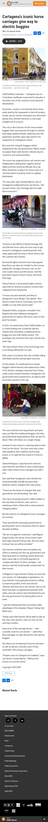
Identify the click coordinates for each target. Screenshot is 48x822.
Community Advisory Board (15, 756)
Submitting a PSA (11, 786)
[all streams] (45, 819)
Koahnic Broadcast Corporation (16, 771)
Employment (9, 736)
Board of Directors (11, 781)
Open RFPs (9, 791)
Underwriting (9, 751)
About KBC (9, 776)
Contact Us (9, 746)
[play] (3, 819)
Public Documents (11, 766)
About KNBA (9, 731)
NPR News (8, 673)
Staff (7, 741)
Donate (40, 3)
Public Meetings (10, 761)
